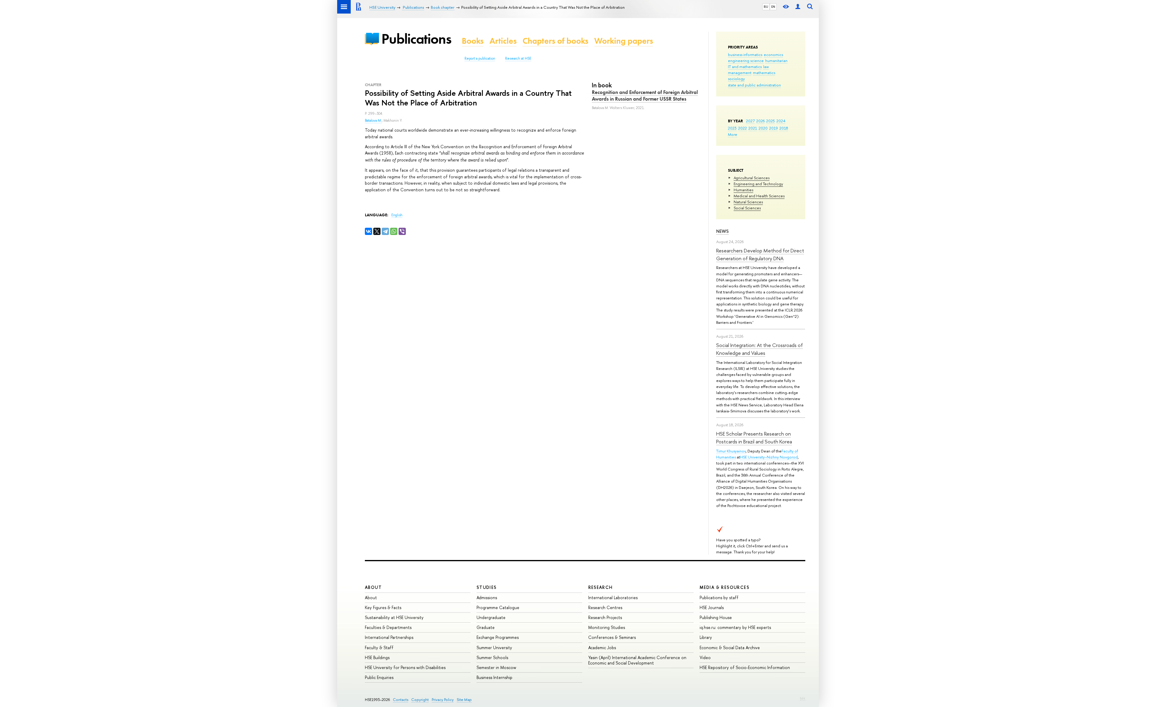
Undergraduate (491, 617)
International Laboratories (613, 597)
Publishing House (716, 617)
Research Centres (605, 607)
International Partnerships (389, 637)
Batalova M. (373, 120)
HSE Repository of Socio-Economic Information (745, 667)
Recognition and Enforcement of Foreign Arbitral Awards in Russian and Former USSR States (645, 95)
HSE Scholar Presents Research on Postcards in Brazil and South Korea (754, 437)
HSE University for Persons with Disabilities (405, 667)
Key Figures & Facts (383, 607)
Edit (802, 698)
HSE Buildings (377, 657)
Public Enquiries (379, 677)
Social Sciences (747, 208)
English (396, 215)
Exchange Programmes (498, 637)
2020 (763, 128)
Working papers (623, 41)
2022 (742, 128)
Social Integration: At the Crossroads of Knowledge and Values (759, 349)
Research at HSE (518, 58)
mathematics (764, 72)
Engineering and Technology (758, 183)
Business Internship (494, 677)
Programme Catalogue (498, 607)
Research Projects (605, 617)
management (739, 72)
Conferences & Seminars (612, 637)
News (722, 231)
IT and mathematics (745, 66)
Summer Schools (492, 657)
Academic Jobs (602, 647)
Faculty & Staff (379, 647)
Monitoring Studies (606, 627)
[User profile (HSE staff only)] (797, 7)
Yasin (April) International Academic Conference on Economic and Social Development (637, 660)
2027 (750, 121)
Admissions (487, 597)
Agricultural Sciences (751, 177)
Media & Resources (724, 587)
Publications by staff (719, 597)
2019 (773, 128)
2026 (760, 121)
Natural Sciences (748, 202)
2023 (732, 128)
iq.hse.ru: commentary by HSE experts (735, 627)
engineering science (746, 60)
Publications (416, 39)
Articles (503, 41)
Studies (487, 587)
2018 (783, 128)
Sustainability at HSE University (394, 617)
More (732, 134)
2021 (752, 128)
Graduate (486, 627)
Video (705, 657)
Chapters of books (555, 41)
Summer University (494, 647)
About (373, 587)
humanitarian (776, 60)
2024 (780, 121)
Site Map (464, 699)
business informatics (745, 54)
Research (600, 587)
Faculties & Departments (388, 627)
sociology (736, 78)
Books (472, 41)
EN (773, 7)
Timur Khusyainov (731, 451)
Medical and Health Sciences (759, 196)
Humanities (743, 189)
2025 (770, 121)
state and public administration (754, 85)
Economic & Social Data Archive (730, 647)
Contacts (400, 699)
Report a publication (480, 58)
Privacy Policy (443, 699)
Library (706, 637)
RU (766, 7)
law (766, 66)
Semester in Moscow (496, 667)
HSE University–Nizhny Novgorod (769, 457)
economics (773, 54)
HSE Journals (712, 607)
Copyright (420, 699)
